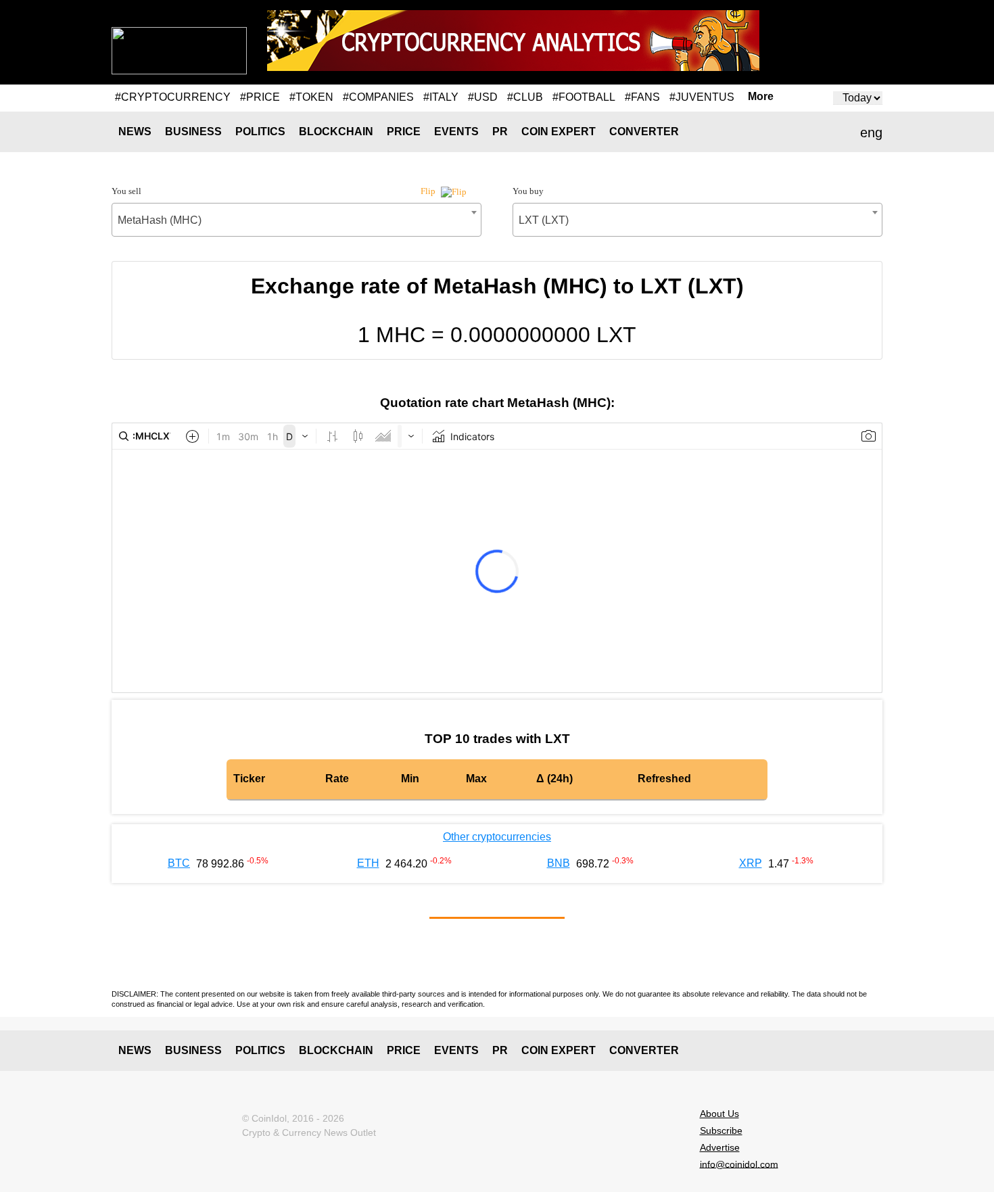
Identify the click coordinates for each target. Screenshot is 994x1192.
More (761, 96)
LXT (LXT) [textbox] (544, 220)
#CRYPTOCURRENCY (173, 97)
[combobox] (296, 220)
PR (500, 131)
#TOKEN (311, 97)
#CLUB (525, 97)
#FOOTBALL (583, 97)
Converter (644, 131)
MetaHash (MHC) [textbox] (160, 220)
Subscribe (721, 1130)
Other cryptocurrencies (497, 836)
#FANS (642, 97)
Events (456, 131)
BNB (558, 863)
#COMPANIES (378, 97)
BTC (179, 863)
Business (193, 131)
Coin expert (558, 131)
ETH (368, 863)
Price (404, 131)
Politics (260, 131)
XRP (750, 863)
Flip (429, 191)
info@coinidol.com (739, 1163)
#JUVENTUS (701, 97)
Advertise (720, 1147)
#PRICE (260, 97)
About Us (719, 1113)
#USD (483, 97)
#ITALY (440, 97)
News (134, 131)
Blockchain (336, 131)
